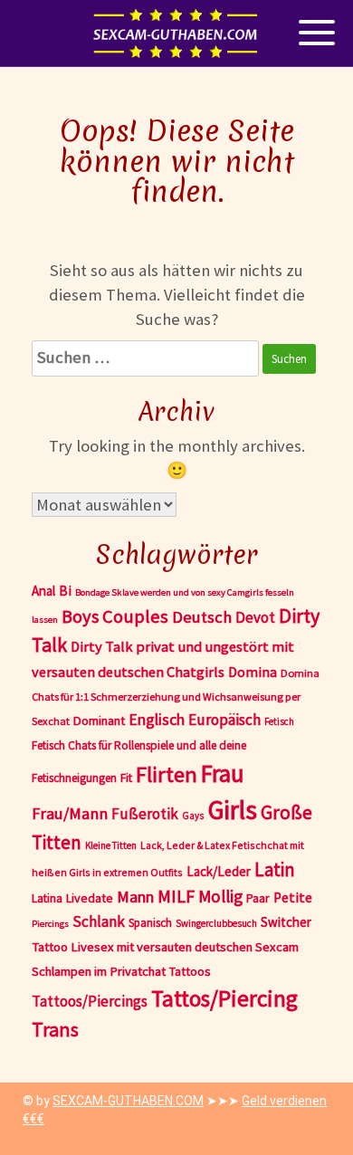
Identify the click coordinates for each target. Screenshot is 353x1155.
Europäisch (224, 720)
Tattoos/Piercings (90, 1001)
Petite (292, 897)
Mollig (220, 896)
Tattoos (190, 971)
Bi (65, 590)
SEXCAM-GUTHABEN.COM (128, 1100)
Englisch (157, 720)
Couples (135, 616)
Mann (135, 896)
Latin (274, 869)
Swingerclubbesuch (216, 923)
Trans (55, 1029)
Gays (193, 815)
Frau (222, 773)
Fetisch (279, 721)
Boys (80, 616)
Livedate (89, 898)
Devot (255, 617)
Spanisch (150, 923)
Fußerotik (144, 814)
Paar (258, 898)
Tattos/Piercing (224, 998)
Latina (47, 898)
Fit (126, 777)
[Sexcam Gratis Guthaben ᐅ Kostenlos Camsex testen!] (177, 33)
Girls (232, 809)
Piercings (50, 924)
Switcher (286, 922)
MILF (176, 896)
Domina (252, 672)
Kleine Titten (111, 845)
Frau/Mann (70, 813)
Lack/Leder (218, 871)
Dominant (99, 720)
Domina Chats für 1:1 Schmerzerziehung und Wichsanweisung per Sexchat (176, 697)
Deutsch (202, 616)
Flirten (166, 774)
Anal (43, 590)
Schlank (98, 921)
